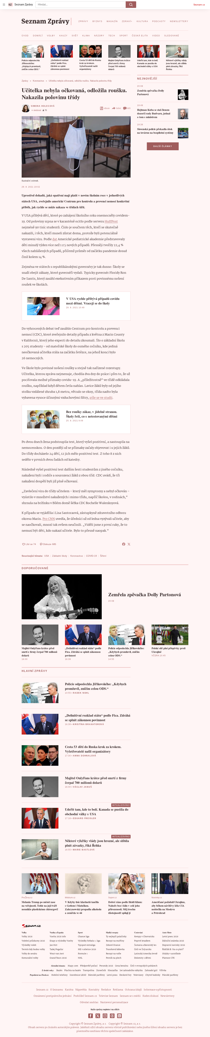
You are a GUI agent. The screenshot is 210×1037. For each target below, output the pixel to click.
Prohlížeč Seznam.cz (85, 996)
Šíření (103, 556)
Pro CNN (48, 519)
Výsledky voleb (29, 945)
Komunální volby (30, 958)
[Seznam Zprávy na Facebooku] (90, 1015)
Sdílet (118, 108)
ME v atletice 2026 (87, 949)
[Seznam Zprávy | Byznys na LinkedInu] (119, 1015)
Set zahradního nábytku (131, 970)
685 (129, 108)
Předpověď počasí (88, 966)
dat (54, 239)
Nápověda (81, 990)
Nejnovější (147, 78)
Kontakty (94, 990)
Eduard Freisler (84, 818)
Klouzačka (113, 970)
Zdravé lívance (113, 945)
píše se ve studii (101, 397)
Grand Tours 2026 (58, 958)
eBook (107, 108)
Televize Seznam (108, 996)
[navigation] (4, 4)
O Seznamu (56, 990)
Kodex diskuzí (150, 996)
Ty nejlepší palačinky (116, 936)
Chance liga (83, 936)
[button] (33, 51)
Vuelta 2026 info (58, 936)
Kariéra (69, 990)
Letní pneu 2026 (170, 936)
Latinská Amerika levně (145, 953)
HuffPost (111, 221)
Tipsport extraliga (86, 945)
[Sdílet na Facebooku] (123, 544)
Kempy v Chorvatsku (144, 936)
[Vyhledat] (131, 4)
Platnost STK (168, 958)
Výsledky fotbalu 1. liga (89, 941)
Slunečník (101, 970)
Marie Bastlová (84, 850)
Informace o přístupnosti (158, 990)
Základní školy (59, 556)
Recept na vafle (113, 953)
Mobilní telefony (59, 975)
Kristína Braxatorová (88, 724)
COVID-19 (91, 556)
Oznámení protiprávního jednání (53, 996)
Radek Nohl (81, 693)
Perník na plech (113, 958)
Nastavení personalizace (114, 1002)
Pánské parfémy (170, 975)
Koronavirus (76, 556)
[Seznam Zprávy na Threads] (112, 1015)
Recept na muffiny (115, 941)
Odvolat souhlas (89, 1002)
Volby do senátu (29, 953)
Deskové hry (125, 975)
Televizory (138, 975)
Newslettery (167, 996)
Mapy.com (73, 966)
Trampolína (88, 970)
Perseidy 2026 (106, 966)
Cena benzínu (121, 966)
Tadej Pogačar (56, 949)
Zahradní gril (151, 970)
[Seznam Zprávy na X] (97, 1015)
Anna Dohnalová (84, 756)
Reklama (118, 990)
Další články (162, 146)
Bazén (59, 970)
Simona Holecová (43, 106)
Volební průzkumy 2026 (33, 941)
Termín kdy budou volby (33, 949)
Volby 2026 (27, 936)
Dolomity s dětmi (142, 958)
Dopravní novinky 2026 (173, 945)
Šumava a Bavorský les (145, 945)
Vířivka (162, 970)
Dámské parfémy (96, 975)
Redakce (106, 990)
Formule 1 (82, 953)
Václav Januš (82, 787)
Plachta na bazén (72, 970)
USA (46, 556)
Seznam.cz (199, 4)
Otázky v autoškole (171, 953)
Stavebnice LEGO (78, 975)
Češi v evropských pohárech (143, 966)
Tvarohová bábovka (115, 949)
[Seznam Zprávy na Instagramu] (105, 1015)
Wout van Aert (57, 953)
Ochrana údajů (133, 990)
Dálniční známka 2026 (173, 941)
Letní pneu (112, 975)
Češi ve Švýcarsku (142, 949)
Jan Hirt (53, 945)
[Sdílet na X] (129, 544)
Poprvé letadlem (142, 941)
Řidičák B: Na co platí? (173, 949)
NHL (80, 958)
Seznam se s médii (130, 996)
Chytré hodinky (152, 975)
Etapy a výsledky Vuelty (61, 941)
